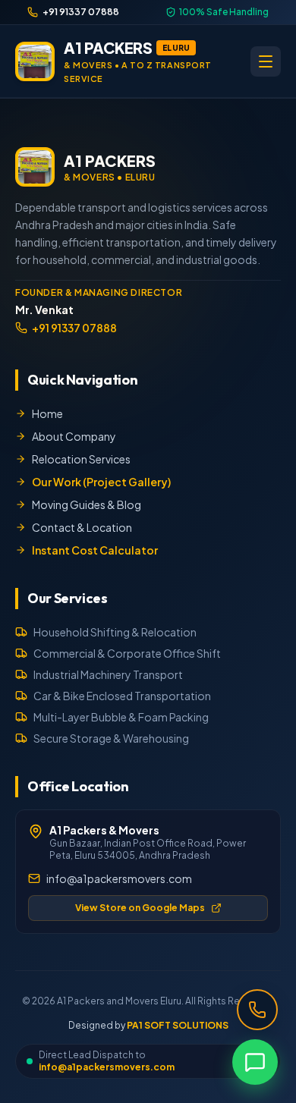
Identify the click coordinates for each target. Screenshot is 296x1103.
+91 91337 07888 (74, 328)
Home (47, 413)
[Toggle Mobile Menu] (265, 61)
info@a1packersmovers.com (119, 878)
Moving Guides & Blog (86, 504)
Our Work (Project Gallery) (101, 482)
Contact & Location (82, 527)
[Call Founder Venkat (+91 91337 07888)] (257, 1009)
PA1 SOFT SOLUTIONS (177, 1025)
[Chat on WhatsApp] (255, 1062)
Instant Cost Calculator (95, 550)
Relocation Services (81, 459)
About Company (74, 436)
